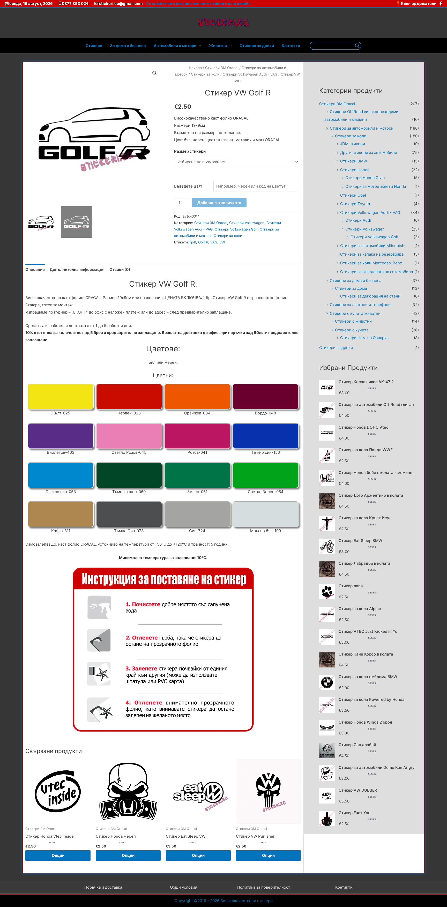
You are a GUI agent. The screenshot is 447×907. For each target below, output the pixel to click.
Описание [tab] (35, 269)
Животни (218, 45)
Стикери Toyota (355, 203)
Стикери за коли (205, 74)
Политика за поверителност (263, 887)
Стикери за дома (351, 288)
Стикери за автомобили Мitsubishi (372, 245)
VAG (213, 242)
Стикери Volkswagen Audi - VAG (250, 74)
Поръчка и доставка (103, 887)
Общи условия (183, 887)
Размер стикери (190, 151)
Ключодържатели (419, 3)
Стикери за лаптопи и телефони (360, 304)
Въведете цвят (188, 186)
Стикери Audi (358, 220)
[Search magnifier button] (357, 45)
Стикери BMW (353, 161)
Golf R (203, 242)
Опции (58, 855)
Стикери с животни (353, 321)
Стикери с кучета (351, 330)
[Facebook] (441, 3)
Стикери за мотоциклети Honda (375, 186)
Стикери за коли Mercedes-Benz (371, 263)
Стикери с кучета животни (355, 313)
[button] (154, 73)
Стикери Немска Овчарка (364, 337)
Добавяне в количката (219, 202)
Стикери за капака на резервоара (372, 254)
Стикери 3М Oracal (221, 68)
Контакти (291, 45)
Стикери (94, 45)
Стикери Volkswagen (246, 223)
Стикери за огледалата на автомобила (376, 271)
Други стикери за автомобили (368, 152)
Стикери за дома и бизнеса (355, 280)
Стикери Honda (354, 169)
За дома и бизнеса (128, 45)
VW (222, 242)
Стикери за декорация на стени (370, 296)
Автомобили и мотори (175, 45)
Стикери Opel (353, 195)
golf (193, 242)
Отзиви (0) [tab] (119, 269)
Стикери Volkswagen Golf (236, 229)
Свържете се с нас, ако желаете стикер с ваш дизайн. (199, 3)
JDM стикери (352, 143)
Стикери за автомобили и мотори (361, 128)
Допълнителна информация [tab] (77, 269)
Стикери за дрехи (257, 45)
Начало (195, 68)
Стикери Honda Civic (365, 177)
